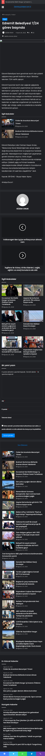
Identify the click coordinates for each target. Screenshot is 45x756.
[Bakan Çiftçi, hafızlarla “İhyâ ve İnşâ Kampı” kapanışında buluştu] (8, 515)
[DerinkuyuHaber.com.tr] (22, 7)
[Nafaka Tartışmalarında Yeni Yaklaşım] (8, 604)
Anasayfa (7, 14)
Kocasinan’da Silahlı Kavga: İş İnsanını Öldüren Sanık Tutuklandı (10, 301)
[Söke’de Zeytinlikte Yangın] (8, 635)
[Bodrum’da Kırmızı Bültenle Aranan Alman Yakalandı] (8, 134)
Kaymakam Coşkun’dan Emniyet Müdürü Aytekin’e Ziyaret (32, 352)
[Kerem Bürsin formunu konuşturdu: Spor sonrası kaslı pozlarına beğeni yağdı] (8, 494)
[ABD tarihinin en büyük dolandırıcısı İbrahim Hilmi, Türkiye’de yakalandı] (8, 614)
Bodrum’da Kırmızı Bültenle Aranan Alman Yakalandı (26, 463)
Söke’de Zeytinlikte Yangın (26, 632)
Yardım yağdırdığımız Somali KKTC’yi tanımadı (11, 351)
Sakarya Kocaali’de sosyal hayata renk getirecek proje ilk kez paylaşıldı (28, 524)
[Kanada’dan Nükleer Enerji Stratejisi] (33, 316)
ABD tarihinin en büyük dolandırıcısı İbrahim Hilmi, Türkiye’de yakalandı (26, 613)
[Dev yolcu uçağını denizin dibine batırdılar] (8, 485)
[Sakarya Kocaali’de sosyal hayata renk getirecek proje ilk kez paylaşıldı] (8, 525)
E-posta (5, 409)
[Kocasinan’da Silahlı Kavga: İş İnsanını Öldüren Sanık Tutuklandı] (12, 290)
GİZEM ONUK (9, 32)
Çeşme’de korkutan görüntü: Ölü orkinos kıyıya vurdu (31, 300)
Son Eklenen (22, 445)
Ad (3, 401)
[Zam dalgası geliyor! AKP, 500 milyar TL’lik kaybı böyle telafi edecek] (8, 535)
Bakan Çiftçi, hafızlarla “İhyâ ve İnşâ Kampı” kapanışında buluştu (29, 513)
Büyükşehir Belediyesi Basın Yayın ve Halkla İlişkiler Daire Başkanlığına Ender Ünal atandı (29, 643)
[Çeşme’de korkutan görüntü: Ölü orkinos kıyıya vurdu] (33, 290)
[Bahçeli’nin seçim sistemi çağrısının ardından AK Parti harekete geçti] (12, 316)
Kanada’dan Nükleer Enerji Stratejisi (31, 325)
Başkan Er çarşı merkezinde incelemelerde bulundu (27, 583)
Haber (13, 14)
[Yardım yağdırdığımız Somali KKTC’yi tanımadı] (12, 342)
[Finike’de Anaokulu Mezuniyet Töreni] (8, 123)
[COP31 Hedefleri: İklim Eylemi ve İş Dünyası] (8, 625)
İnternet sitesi (6, 417)
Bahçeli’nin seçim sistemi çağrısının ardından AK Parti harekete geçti (9, 327)
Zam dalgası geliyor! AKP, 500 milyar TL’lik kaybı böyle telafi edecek (28, 534)
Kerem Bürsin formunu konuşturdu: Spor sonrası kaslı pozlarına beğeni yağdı (28, 493)
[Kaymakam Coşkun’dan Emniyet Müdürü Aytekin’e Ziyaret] (33, 342)
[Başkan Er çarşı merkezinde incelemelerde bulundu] (8, 585)
